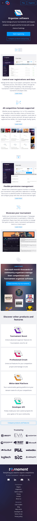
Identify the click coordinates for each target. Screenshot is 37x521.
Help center (18, 509)
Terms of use (18, 514)
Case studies (18, 504)
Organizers (18, 489)
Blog (18, 507)
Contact (18, 496)
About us (18, 499)
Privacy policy (18, 516)
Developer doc (18, 511)
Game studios (18, 492)
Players (18, 487)
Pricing (18, 494)
